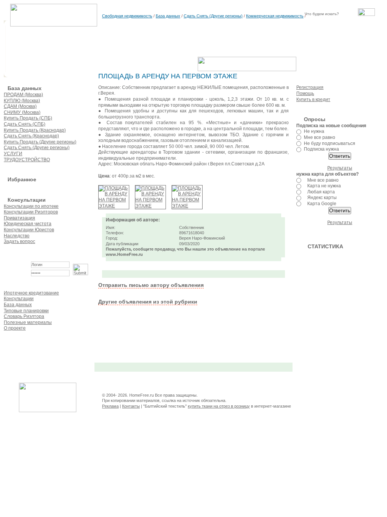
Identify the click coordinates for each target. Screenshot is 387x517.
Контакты (131, 406)
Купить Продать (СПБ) (28, 118)
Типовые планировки (26, 310)
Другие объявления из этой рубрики (147, 302)
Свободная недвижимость (127, 16)
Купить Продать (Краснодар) (35, 130)
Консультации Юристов (29, 229)
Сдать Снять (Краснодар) (31, 136)
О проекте (15, 328)
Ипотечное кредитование (31, 293)
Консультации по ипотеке (31, 206)
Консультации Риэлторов (31, 212)
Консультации (19, 298)
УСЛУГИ (13, 153)
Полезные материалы (28, 322)
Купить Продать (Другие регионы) (40, 142)
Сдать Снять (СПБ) (24, 124)
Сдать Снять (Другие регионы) (213, 16)
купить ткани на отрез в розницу (219, 406)
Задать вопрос (19, 241)
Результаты (339, 168)
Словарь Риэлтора (24, 316)
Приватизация (19, 218)
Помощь (305, 93)
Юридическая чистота (27, 223)
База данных (168, 16)
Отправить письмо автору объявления (151, 285)
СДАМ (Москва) (20, 106)
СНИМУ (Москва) (22, 112)
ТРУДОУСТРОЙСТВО (27, 159)
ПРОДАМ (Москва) (23, 94)
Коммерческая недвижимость (274, 16)
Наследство (16, 235)
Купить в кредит (313, 99)
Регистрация (310, 87)
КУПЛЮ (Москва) (22, 100)
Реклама (110, 406)
